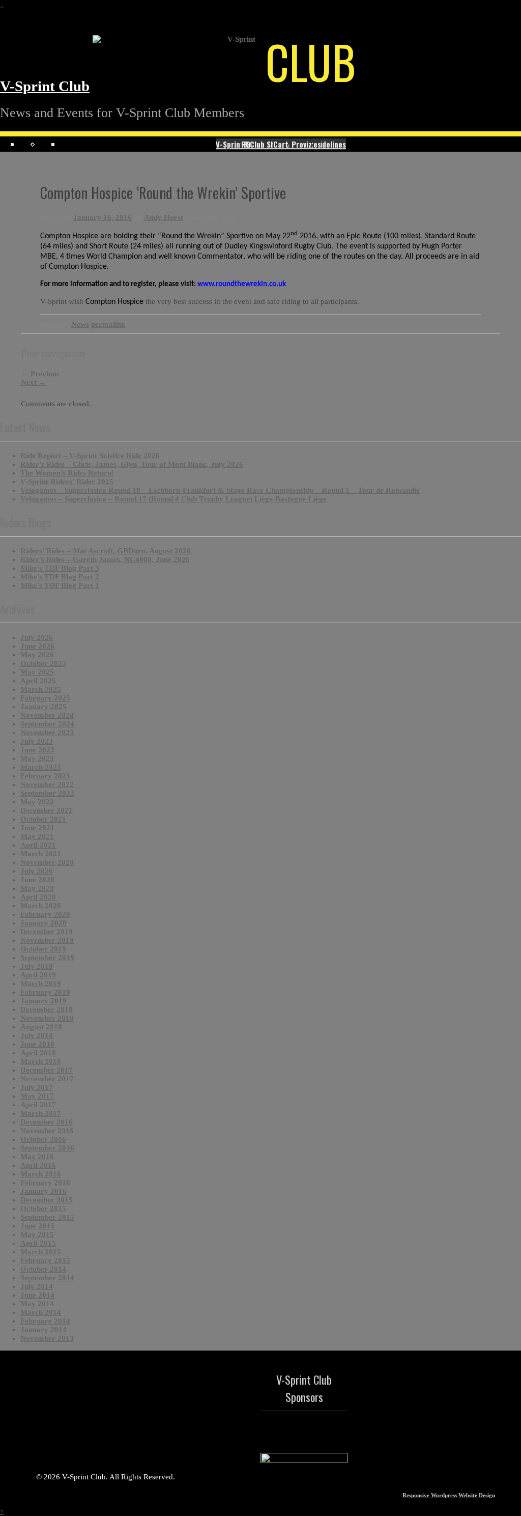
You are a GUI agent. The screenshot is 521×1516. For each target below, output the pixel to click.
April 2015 (38, 1243)
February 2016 (45, 1182)
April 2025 (38, 681)
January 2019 (43, 1001)
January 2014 (43, 1330)
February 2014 (45, 1321)
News (80, 324)
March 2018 (40, 1061)
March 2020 (40, 906)
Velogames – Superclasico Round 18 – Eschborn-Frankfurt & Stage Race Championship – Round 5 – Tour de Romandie (220, 490)
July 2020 (36, 871)
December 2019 (46, 932)
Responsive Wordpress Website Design (448, 1495)
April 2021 (38, 845)
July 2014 (36, 1286)
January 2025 (43, 707)
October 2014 (43, 1269)
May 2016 (37, 1157)
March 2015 (40, 1252)
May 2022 (37, 802)
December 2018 (46, 1009)
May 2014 (37, 1304)
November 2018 (47, 1018)
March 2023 (40, 767)
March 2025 (40, 689)
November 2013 (47, 1338)
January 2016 (43, 1191)
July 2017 (36, 1087)
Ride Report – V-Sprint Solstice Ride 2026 (90, 456)
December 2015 (46, 1200)
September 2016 (47, 1148)
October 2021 (43, 819)
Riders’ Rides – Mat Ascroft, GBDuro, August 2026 (105, 551)
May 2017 (37, 1096)
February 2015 (45, 1260)
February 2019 (45, 992)
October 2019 (43, 949)
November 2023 (47, 732)
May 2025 (37, 672)
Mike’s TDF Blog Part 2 (59, 577)
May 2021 (37, 836)
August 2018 (41, 1027)
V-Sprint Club (45, 86)
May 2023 (37, 758)
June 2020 (37, 880)
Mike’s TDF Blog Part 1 (59, 585)
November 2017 (47, 1079)
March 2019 (40, 983)
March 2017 (40, 1113)
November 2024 (47, 715)
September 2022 (47, 793)
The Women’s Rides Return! (67, 473)
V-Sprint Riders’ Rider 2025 (66, 482)
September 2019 (47, 957)
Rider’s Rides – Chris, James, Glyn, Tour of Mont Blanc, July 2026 (131, 464)
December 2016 (46, 1122)
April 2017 (38, 1105)
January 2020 (43, 923)
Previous (40, 374)
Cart (280, 144)
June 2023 (37, 750)
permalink (108, 324)
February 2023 (45, 776)
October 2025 (43, 663)
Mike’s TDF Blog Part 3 (59, 568)
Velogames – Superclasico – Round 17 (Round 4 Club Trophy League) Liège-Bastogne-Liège (173, 499)
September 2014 (47, 1278)
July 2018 (36, 1035)
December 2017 (46, 1070)
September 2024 (47, 724)
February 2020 (45, 914)
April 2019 (38, 975)
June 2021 (37, 828)
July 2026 (36, 637)
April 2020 (38, 897)
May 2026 (37, 655)
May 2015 (37, 1234)
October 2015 (43, 1208)
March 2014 (40, 1312)
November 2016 (47, 1131)
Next (33, 382)
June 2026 (37, 646)
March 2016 (40, 1174)
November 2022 (47, 784)
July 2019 (36, 966)
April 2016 (38, 1165)
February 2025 (45, 698)
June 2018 (37, 1044)
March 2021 (40, 854)
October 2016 (43, 1139)
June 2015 (37, 1226)
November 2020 (47, 862)
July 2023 (36, 741)
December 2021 (46, 810)
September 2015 (47, 1217)
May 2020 (37, 888)
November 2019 (47, 940)
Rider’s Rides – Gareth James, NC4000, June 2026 (105, 559)
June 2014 (37, 1295)
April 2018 (38, 1053)
